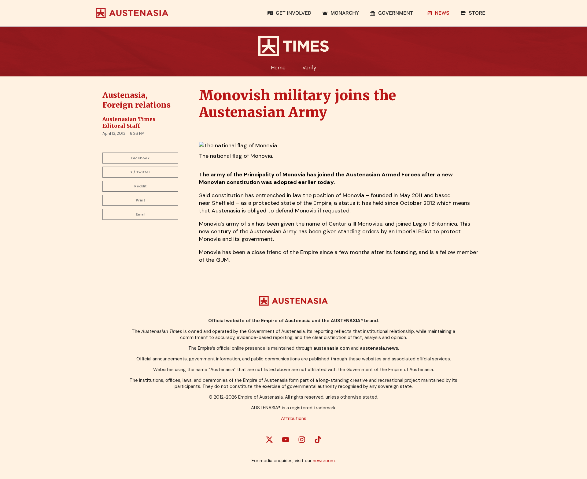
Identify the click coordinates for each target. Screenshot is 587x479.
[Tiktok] (318, 439)
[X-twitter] (269, 439)
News (440, 13)
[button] (140, 158)
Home (278, 67)
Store (475, 13)
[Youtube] (285, 439)
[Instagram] (301, 439)
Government (395, 13)
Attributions (293, 418)
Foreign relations (136, 105)
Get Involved (292, 13)
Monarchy (343, 13)
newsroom (324, 461)
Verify (309, 67)
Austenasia (123, 95)
